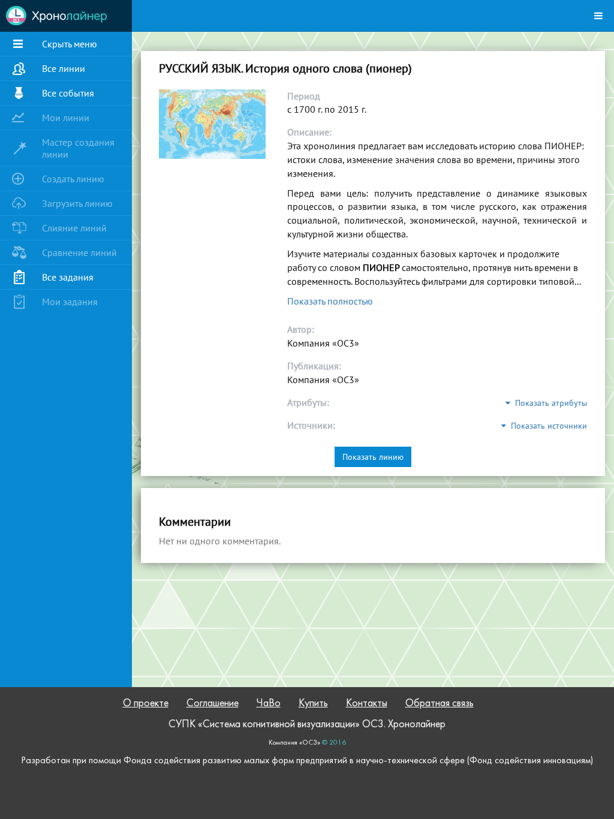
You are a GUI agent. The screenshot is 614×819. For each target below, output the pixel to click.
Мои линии (65, 118)
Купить (313, 703)
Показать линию (373, 456)
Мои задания (70, 302)
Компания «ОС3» (294, 742)
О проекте (145, 703)
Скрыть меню (69, 44)
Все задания (68, 277)
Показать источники (546, 425)
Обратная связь (439, 703)
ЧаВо (269, 703)
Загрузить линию (77, 203)
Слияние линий (74, 228)
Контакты (366, 703)
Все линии (63, 68)
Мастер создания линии (78, 148)
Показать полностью (330, 301)
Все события (68, 93)
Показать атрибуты (548, 403)
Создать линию (73, 179)
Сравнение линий (79, 252)
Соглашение (212, 703)
